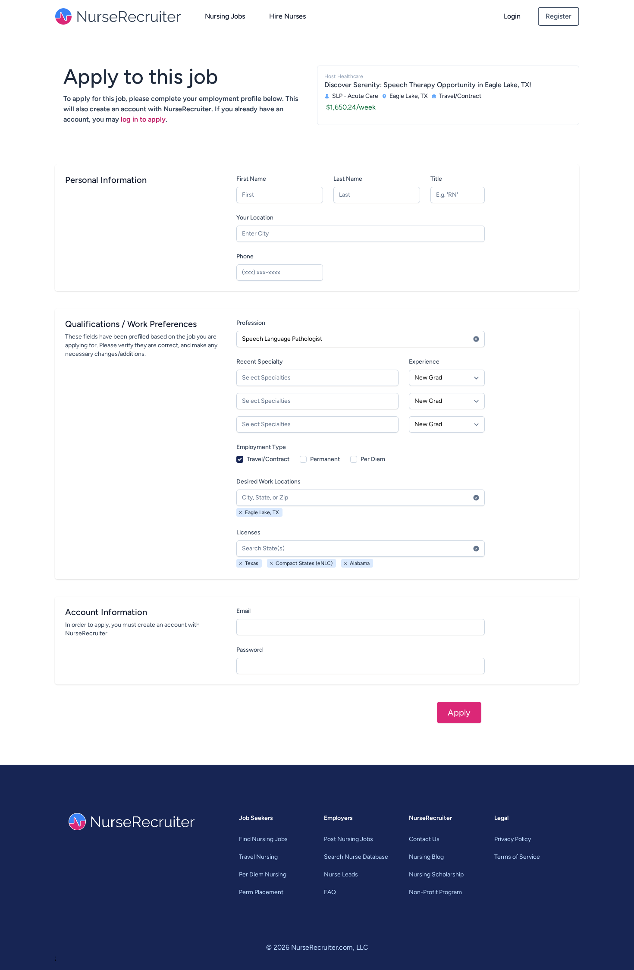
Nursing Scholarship (436, 874)
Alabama (360, 563)
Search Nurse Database (356, 856)
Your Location (254, 217)
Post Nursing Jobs (348, 839)
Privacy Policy (512, 839)
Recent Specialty (259, 361)
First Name (251, 178)
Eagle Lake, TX (262, 512)
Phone (245, 256)
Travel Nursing (258, 856)
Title (436, 178)
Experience (424, 361)
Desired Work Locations (268, 481)
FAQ (330, 892)
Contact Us (424, 839)
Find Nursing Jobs (263, 839)
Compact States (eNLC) (304, 563)
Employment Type (261, 447)
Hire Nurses (287, 16)
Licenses (248, 532)
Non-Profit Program (435, 892)
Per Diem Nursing (262, 874)
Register (558, 16)
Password (249, 649)
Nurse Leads (341, 874)
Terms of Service (517, 856)
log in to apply (143, 119)
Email (243, 611)
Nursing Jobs (225, 16)
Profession (250, 322)
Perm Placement (261, 892)
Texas (251, 563)
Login (512, 16)
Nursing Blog (426, 856)
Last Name (347, 178)
